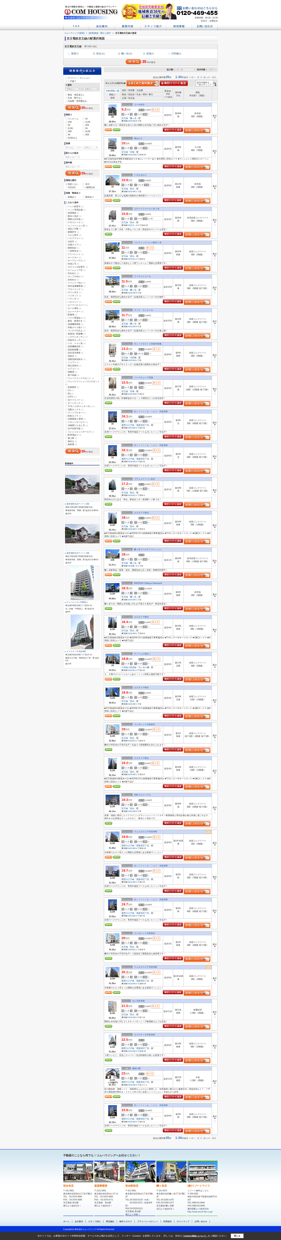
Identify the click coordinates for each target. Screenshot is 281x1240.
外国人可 (73, 264)
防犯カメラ (74, 416)
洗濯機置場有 (75, 324)
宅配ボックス (75, 409)
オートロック (75, 403)
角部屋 (72, 444)
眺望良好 (73, 248)
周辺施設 (110, 1221)
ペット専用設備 (76, 210)
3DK (70, 131)
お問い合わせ (200, 1221)
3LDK (87, 131)
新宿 (75, 53)
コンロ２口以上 (76, 330)
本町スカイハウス (142, 795)
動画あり (90, 197)
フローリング (75, 289)
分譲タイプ (74, 244)
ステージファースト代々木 (146, 209)
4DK (87, 134)
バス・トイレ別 (76, 343)
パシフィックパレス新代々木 (147, 242)
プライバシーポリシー (147, 1221)
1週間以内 (90, 187)
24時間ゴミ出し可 (78, 425)
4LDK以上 (72, 138)
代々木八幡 (144, 667)
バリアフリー (75, 238)
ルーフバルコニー (77, 305)
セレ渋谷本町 (138, 1001)
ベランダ (73, 298)
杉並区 (129, 360)
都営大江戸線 (128, 425)
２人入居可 (74, 235)
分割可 (72, 241)
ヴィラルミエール (142, 276)
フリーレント (75, 254)
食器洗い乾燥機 (76, 334)
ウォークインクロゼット (81, 378)
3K (86, 128)
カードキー (74, 257)
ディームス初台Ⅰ (142, 654)
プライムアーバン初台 (144, 479)
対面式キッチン (76, 340)
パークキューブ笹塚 (143, 377)
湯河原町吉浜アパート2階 (78, 504)
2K (69, 125)
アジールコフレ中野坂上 (77, 602)
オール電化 (74, 308)
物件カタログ (125, 1221)
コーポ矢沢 (139, 104)
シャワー (73, 362)
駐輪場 (72, 314)
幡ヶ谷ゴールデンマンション (147, 549)
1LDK (87, 122)
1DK (70, 122)
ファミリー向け (76, 283)
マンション (85, 78)
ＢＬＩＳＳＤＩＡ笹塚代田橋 (147, 344)
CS (71, 390)
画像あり (72, 197)
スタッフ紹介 (94, 1221)
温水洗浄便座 (75, 353)
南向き (72, 441)
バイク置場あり (76, 318)
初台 (100, 53)
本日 (87, 184)
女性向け (73, 279)
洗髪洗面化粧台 (76, 359)
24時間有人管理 (77, 419)
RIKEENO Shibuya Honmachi (148, 583)
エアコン (73, 368)
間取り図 (115, 91)
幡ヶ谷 (126, 53)
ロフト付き (74, 292)
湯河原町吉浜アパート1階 (78, 553)
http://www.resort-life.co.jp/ (200, 1211)
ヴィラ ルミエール (143, 310)
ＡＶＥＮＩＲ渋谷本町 (144, 1034)
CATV (72, 396)
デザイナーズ (75, 222)
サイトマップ (183, 1221)
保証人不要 (74, 229)
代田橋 (176, 53)
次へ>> (206, 77)
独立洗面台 (74, 365)
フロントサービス (77, 422)
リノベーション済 (77, 225)
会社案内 (79, 1221)
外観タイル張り (76, 327)
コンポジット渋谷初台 (144, 724)
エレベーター (75, 311)
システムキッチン (77, 337)
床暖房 (72, 372)
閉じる (237, 1235)
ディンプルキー (76, 412)
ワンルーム (73, 118)
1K (86, 118)
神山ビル (138, 138)
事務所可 (73, 232)
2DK (87, 125)
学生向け (73, 273)
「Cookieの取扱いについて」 (195, 1236)
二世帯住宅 (74, 251)
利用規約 (167, 1221)
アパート (72, 78)
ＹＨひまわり (140, 175)
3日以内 (71, 187)
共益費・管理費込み (77, 101)
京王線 (125, 118)
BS (71, 393)
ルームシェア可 (76, 270)
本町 (134, 121)
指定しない (73, 184)
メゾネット (74, 295)
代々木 (135, 225)
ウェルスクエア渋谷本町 (145, 831)
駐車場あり (74, 435)
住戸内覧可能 (75, 428)
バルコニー (74, 302)
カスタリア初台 (141, 513)
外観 (108, 91)
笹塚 (150, 53)
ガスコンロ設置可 (77, 267)
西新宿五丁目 (142, 425)
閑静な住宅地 (75, 219)
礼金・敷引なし (75, 98)
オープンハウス (76, 260)
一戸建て (72, 81)
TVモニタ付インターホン (81, 406)
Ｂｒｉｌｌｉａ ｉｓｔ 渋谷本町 (151, 411)
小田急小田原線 (129, 667)
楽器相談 (73, 213)
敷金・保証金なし (76, 94)
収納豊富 (73, 387)
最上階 (72, 438)
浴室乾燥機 (74, 349)
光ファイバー (75, 400)
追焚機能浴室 (75, 346)
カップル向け (75, 276)
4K (69, 134)
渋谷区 (129, 121)
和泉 (134, 360)
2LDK (70, 128)
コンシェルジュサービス (81, 432)
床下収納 (73, 375)
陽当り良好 (74, 216)
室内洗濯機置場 (76, 286)
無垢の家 (136, 1068)
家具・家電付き (76, 321)
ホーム (66, 1221)
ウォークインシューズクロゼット (82, 382)
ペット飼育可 (75, 206)
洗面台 (72, 356)
